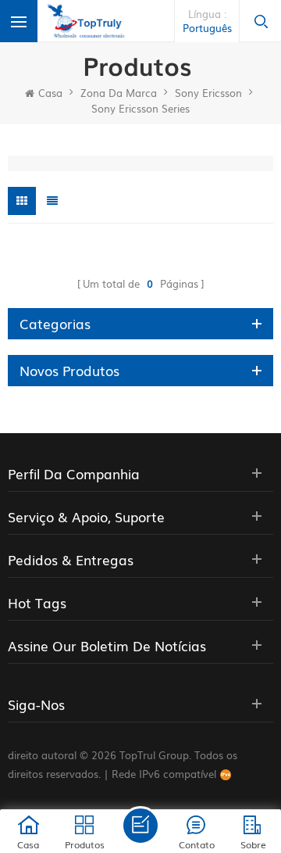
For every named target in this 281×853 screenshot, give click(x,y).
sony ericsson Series (140, 108)
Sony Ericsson (208, 92)
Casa (50, 92)
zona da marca (118, 92)
